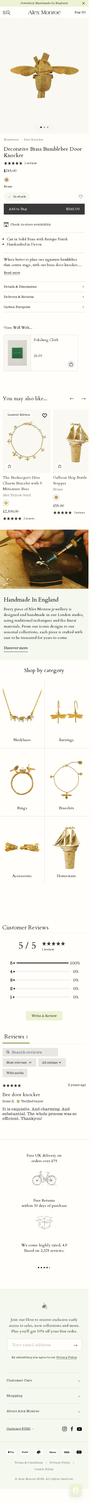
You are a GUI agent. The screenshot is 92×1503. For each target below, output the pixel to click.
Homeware (11, 139)
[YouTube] (79, 1429)
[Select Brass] (56, 497)
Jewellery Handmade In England (44, 3)
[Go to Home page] (44, 12)
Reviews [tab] (16, 1037)
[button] (44, 963)
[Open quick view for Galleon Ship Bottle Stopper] (59, 466)
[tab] (41, 127)
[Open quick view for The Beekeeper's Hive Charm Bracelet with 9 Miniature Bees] (9, 466)
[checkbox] (15, 1073)
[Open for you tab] (75, 1490)
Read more (12, 272)
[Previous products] (72, 399)
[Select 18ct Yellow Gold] (6, 503)
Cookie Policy (44, 1469)
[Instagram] (64, 1429)
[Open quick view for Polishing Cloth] (71, 364)
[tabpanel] (44, 1088)
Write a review (44, 1016)
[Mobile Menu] (6, 12)
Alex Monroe (27, 1479)
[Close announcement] (81, 3)
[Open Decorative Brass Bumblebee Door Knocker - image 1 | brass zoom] (44, 76)
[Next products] (83, 399)
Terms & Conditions (29, 1462)
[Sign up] (75, 1345)
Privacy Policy (66, 1357)
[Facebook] (72, 1429)
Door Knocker (34, 139)
